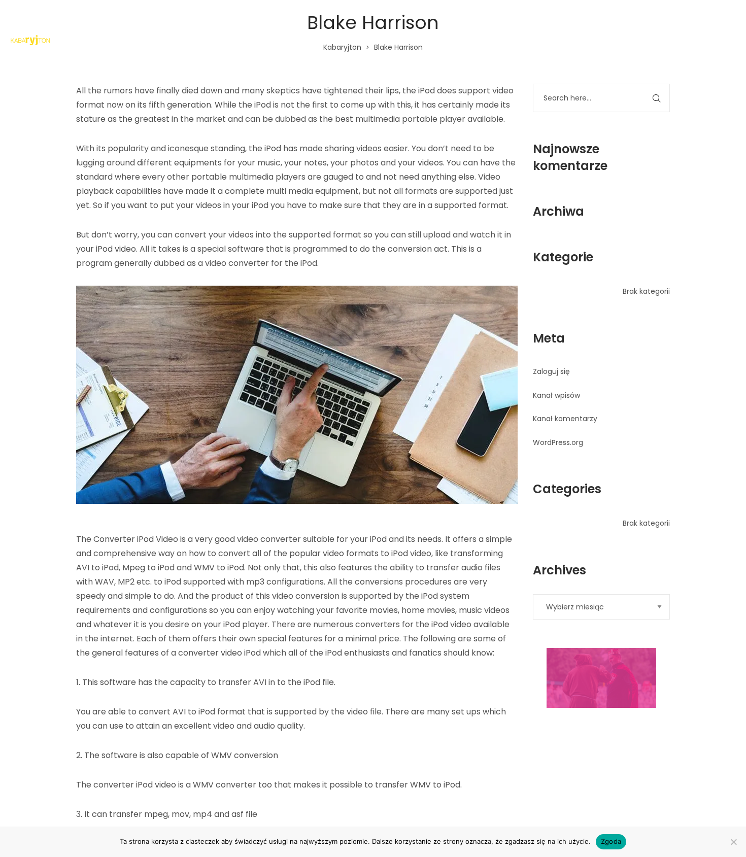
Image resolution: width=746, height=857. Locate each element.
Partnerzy (699, 40)
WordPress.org (558, 442)
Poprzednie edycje (605, 40)
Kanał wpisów (556, 395)
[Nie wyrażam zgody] (733, 842)
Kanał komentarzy (565, 419)
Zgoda (611, 841)
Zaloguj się (551, 371)
